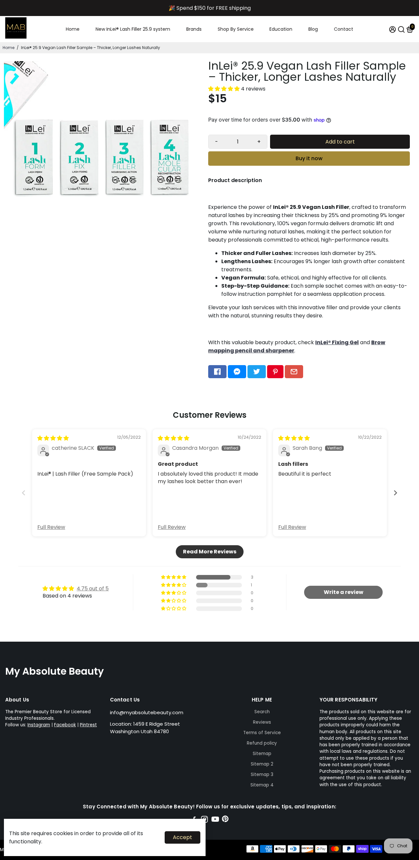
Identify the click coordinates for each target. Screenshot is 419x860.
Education (280, 29)
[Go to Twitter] (256, 371)
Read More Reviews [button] (209, 551)
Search (262, 712)
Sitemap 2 (262, 764)
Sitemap (262, 753)
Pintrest (88, 725)
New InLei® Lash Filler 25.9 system (133, 29)
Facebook (65, 725)
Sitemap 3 (262, 774)
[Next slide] (395, 492)
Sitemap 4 (262, 785)
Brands (194, 29)
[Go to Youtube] (215, 820)
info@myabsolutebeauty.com (146, 712)
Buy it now (309, 158)
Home (73, 29)
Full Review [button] (51, 527)
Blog (313, 29)
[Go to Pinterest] (275, 371)
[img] (53, 438)
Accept (182, 837)
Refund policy (262, 743)
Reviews (262, 722)
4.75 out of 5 (93, 588)
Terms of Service (262, 733)
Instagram (38, 725)
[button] (224, 89)
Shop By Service (236, 29)
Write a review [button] (343, 592)
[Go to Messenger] (237, 371)
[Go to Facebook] (217, 371)
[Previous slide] (23, 492)
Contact (343, 29)
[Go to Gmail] (294, 371)
